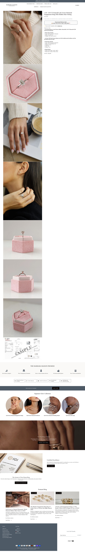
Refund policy (19, 548)
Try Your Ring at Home (7, 537)
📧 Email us (18, 530)
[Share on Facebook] (48, 53)
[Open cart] (78, 5)
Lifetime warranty (6, 533)
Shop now (55, 388)
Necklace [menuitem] (55, 3)
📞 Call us (18, 528)
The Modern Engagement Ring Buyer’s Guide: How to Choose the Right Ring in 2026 (41, 508)
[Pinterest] (71, 540)
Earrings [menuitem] (36, 6)
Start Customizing (21, 482)
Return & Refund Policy (7, 534)
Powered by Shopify (32, 549)
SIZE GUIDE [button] (46, 18)
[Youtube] (73, 540)
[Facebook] (68, 540)
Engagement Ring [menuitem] (31, 3)
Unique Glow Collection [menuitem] (45, 6)
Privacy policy (5, 530)
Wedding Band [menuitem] (39, 3)
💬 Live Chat (18, 533)
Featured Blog (42, 489)
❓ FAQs (17, 531)
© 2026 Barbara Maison (25, 549)
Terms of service (6, 531)
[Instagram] (69, 540)
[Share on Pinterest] (50, 53)
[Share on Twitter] (49, 53)
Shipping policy (6, 536)
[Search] (75, 5)
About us (4, 528)
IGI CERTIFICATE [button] (54, 18)
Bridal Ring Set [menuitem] (48, 3)
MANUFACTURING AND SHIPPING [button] (65, 18)
